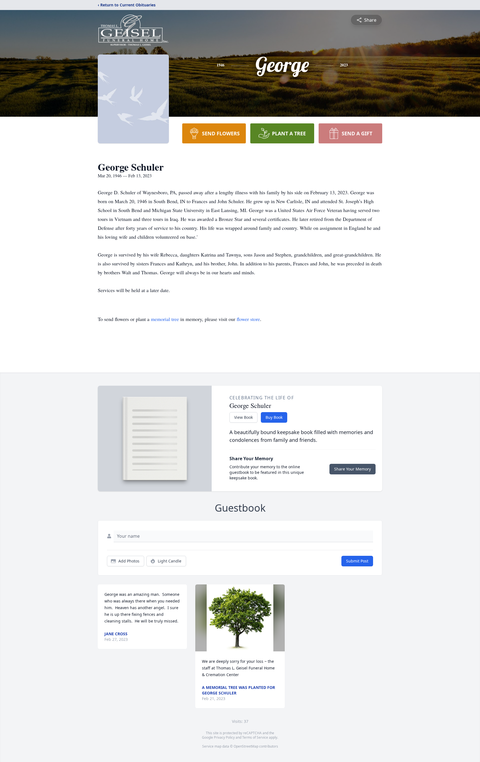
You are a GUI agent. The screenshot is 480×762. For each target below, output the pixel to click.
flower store (248, 319)
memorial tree (165, 319)
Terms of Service (255, 737)
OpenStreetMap (246, 746)
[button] (240, 617)
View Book (243, 417)
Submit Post (357, 561)
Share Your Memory (352, 469)
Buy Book (274, 417)
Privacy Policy (224, 737)
